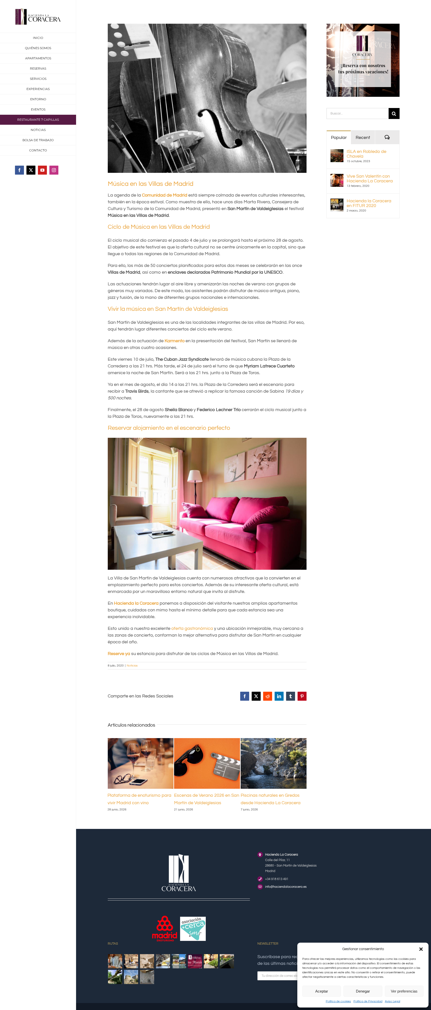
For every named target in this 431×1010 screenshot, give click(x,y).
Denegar (363, 991)
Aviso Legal (392, 1001)
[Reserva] (363, 25)
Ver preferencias (404, 991)
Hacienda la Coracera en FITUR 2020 (369, 203)
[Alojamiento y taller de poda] (211, 961)
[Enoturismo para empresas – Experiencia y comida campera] (115, 961)
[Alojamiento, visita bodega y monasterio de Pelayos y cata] (163, 961)
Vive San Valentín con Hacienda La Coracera (370, 178)
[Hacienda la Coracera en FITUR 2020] (336, 202)
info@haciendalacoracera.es (286, 887)
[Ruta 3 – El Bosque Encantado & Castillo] (147, 977)
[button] (421, 949)
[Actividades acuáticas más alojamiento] (179, 961)
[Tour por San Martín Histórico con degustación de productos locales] (147, 961)
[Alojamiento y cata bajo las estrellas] (226, 961)
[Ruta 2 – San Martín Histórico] (131, 977)
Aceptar (321, 991)
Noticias (132, 665)
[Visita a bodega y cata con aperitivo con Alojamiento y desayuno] (131, 961)
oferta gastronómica (192, 628)
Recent (363, 137)
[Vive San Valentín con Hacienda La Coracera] (336, 177)
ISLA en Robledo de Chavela (366, 154)
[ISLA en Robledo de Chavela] (336, 152)
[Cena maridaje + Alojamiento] (195, 961)
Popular (339, 137)
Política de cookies (338, 1001)
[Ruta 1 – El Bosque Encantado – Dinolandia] (115, 977)
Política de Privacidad (367, 1001)
